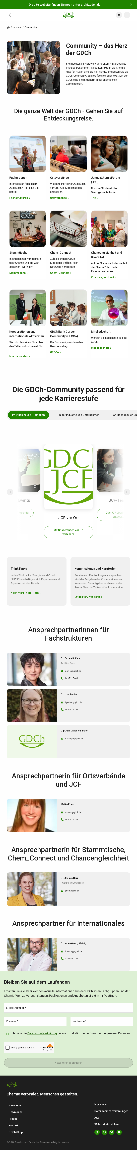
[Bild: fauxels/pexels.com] (82, 322)
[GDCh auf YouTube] (119, 1132)
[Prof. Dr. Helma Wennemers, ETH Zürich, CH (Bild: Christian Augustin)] (41, 168)
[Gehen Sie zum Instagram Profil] (104, 1132)
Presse (13, 1118)
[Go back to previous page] (10, 15)
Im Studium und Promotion (28, 415)
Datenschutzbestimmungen (111, 1111)
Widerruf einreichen (106, 1124)
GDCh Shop (16, 1132)
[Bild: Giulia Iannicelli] (82, 243)
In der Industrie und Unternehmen (79, 415)
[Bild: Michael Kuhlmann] (122, 168)
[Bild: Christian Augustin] (55, 89)
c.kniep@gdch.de (73, 671)
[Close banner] (131, 4)
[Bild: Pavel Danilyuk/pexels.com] (41, 243)
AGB (97, 1117)
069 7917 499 (71, 678)
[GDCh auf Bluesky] (111, 1132)
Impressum (101, 1104)
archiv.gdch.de (90, 4)
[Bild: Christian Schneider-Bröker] (82, 168)
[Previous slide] (10, 492)
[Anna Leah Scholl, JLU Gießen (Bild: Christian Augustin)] (35, 486)
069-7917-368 (71, 819)
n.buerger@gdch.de (74, 738)
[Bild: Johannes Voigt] (122, 243)
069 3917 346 (71, 710)
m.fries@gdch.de (73, 812)
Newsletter (15, 1105)
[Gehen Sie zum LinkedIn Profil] (97, 1132)
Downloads (16, 1112)
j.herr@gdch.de (72, 891)
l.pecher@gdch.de (73, 702)
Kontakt (13, 1125)
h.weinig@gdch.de (73, 951)
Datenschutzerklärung (42, 1033)
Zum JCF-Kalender (17, 512)
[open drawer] (119, 15)
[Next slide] (127, 492)
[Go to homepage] (68, 15)
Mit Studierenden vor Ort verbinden (68, 532)
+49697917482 (72, 959)
